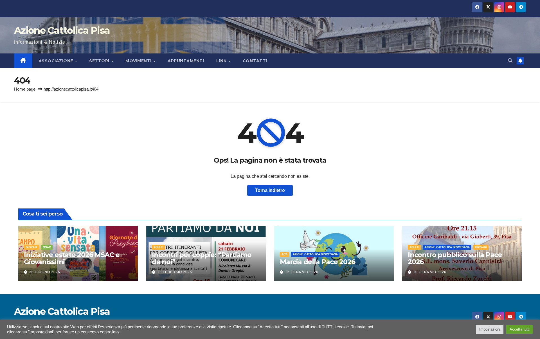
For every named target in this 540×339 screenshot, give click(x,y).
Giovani (31, 247)
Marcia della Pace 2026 (317, 262)
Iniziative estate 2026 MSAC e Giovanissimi (72, 258)
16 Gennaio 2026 (301, 272)
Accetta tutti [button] (520, 329)
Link (222, 60)
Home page (24, 89)
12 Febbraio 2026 (174, 272)
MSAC (47, 247)
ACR (284, 254)
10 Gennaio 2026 (429, 272)
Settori (100, 60)
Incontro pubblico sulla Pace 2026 (455, 258)
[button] (510, 60)
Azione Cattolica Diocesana (315, 254)
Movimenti (139, 60)
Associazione (57, 60)
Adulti (158, 247)
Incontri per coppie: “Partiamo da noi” (201, 258)
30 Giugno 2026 (44, 272)
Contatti (255, 60)
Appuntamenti (186, 60)
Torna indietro (270, 190)
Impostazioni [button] (489, 329)
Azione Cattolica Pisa (62, 30)
